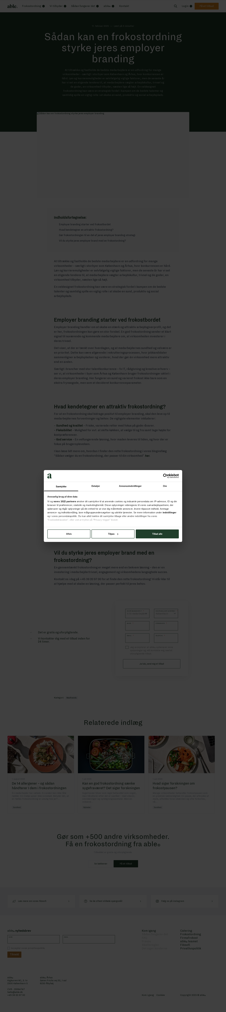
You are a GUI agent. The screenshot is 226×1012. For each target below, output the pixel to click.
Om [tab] (165, 486)
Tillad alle (157, 534)
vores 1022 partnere (65, 501)
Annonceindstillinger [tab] (130, 486)
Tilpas (111, 534)
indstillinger (169, 512)
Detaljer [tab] (95, 486)
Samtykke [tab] (61, 486)
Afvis (69, 534)
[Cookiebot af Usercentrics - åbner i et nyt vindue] (165, 476)
